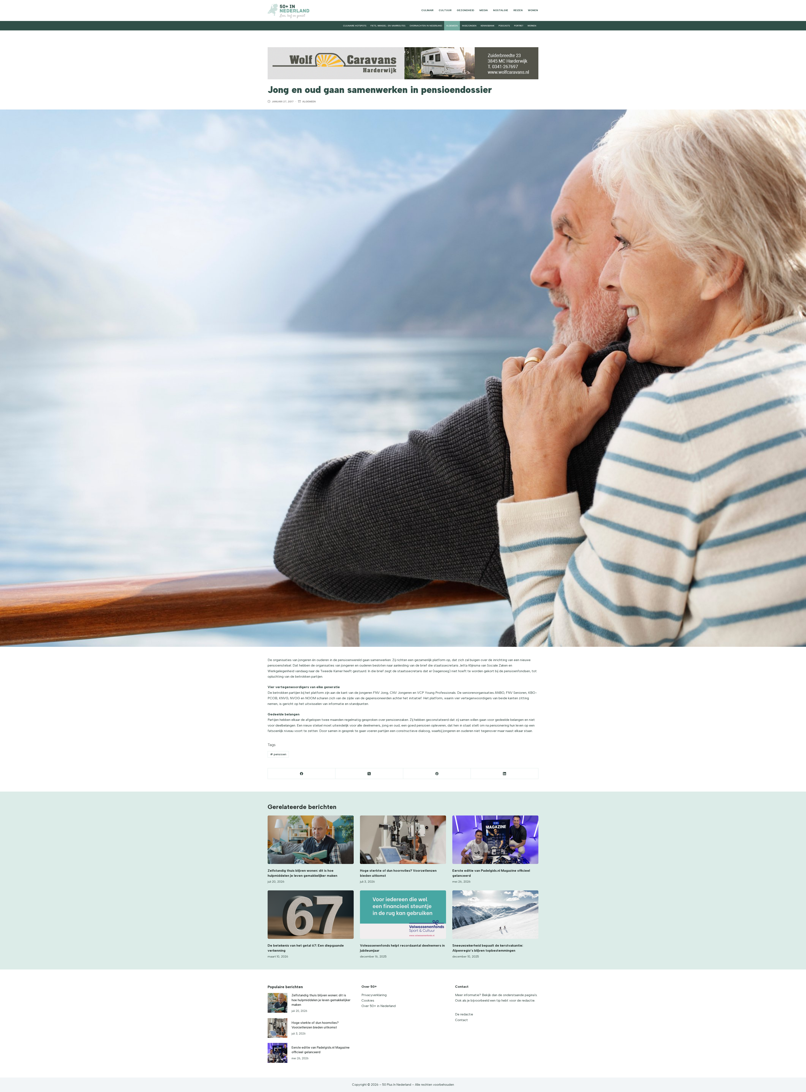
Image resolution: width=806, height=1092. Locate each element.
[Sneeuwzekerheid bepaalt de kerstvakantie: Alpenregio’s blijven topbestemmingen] (495, 914)
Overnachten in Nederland (426, 25)
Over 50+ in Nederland (378, 1006)
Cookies (367, 1000)
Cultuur (445, 10)
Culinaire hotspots (354, 25)
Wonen (533, 10)
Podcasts (504, 25)
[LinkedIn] (504, 773)
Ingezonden (469, 25)
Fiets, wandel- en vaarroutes (387, 25)
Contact (461, 1020)
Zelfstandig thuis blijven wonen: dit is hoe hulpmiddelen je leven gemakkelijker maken (321, 1000)
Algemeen (452, 25)
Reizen (518, 10)
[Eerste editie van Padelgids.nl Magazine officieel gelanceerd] (495, 839)
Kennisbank (487, 25)
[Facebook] (301, 773)
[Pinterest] (437, 773)
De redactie (464, 1014)
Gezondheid (465, 10)
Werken (531, 25)
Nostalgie (500, 10)
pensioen (278, 754)
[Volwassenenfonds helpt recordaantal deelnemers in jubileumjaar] (403, 914)
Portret (518, 25)
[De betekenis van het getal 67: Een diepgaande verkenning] (311, 914)
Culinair (427, 10)
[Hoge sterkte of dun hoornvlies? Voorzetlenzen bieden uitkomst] (403, 839)
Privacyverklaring (374, 995)
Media (483, 10)
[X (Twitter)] (369, 773)
